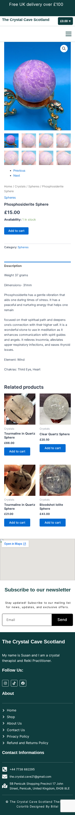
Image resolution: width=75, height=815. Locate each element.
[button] (64, 48)
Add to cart (16, 231)
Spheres (33, 186)
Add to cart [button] (17, 451)
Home (8, 186)
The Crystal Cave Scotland (25, 20)
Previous (19, 170)
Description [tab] (13, 266)
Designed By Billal (44, 806)
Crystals (20, 186)
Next (16, 175)
